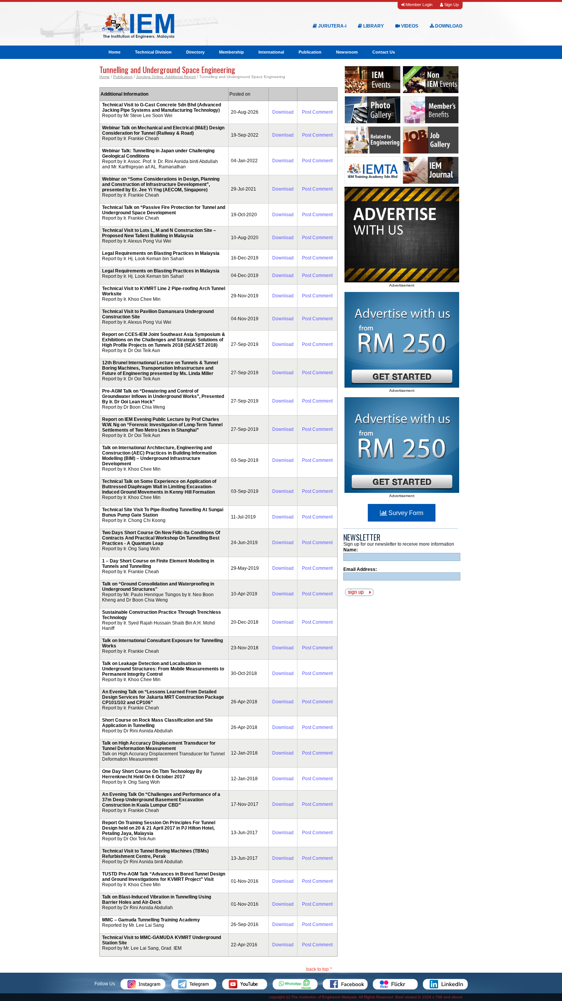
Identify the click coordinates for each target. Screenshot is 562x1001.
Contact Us (383, 52)
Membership (231, 52)
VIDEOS (409, 26)
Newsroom (347, 52)
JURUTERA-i (331, 26)
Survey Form (405, 513)
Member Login (418, 4)
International (271, 52)
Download (283, 112)
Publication (310, 52)
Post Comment (317, 112)
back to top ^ (319, 969)
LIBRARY (373, 26)
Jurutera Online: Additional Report (166, 77)
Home (114, 52)
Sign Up (451, 4)
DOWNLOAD (448, 26)
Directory (195, 52)
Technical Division (153, 52)
